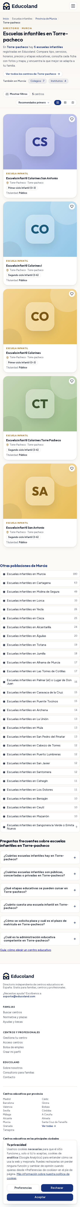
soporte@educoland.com (19, 996)
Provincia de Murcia (46, 18)
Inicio (6, 18)
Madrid (7, 1099)
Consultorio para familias (18, 1072)
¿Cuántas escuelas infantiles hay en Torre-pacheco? (34, 857)
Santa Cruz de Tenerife (54, 1122)
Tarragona (8, 1130)
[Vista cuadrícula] (57, 102)
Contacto (9, 1077)
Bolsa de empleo (13, 1047)
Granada (7, 1126)
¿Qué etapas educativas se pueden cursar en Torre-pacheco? (36, 889)
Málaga (7, 1114)
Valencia (7, 1106)
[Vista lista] (65, 102)
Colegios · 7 (37, 81)
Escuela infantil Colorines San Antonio (32, 178)
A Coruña (47, 1114)
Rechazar (57, 1188)
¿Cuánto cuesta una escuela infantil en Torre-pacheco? (36, 906)
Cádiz (45, 1099)
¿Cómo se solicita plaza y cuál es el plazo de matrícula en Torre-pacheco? (35, 922)
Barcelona (8, 1103)
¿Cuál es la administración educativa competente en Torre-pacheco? (29, 938)
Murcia (6, 1122)
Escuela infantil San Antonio (25, 527)
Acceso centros (13, 1042)
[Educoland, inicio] (20, 6)
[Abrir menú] (73, 6)
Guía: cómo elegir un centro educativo (25, 950)
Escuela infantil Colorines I (24, 265)
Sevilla (6, 1110)
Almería (46, 1118)
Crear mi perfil (12, 1052)
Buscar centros (12, 1012)
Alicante (7, 1118)
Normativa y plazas (15, 1017)
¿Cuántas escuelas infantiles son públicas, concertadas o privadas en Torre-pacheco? (34, 873)
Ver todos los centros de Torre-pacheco (33, 73)
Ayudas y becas (13, 1021)
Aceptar (40, 1197)
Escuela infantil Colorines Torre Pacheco (33, 440)
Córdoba (46, 1110)
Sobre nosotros (13, 1068)
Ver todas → (49, 1126)
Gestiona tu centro (15, 1037)
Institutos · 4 (58, 81)
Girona (45, 1103)
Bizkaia (45, 1106)
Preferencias (23, 1188)
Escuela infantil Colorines (23, 353)
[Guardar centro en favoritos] (72, 119)
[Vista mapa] (72, 102)
